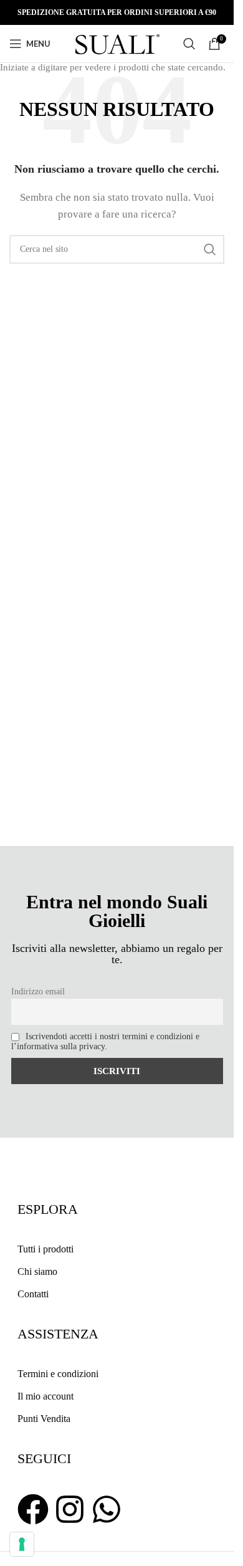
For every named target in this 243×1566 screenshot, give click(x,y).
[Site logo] (117, 42)
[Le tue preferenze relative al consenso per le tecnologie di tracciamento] (22, 1544)
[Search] (189, 43)
